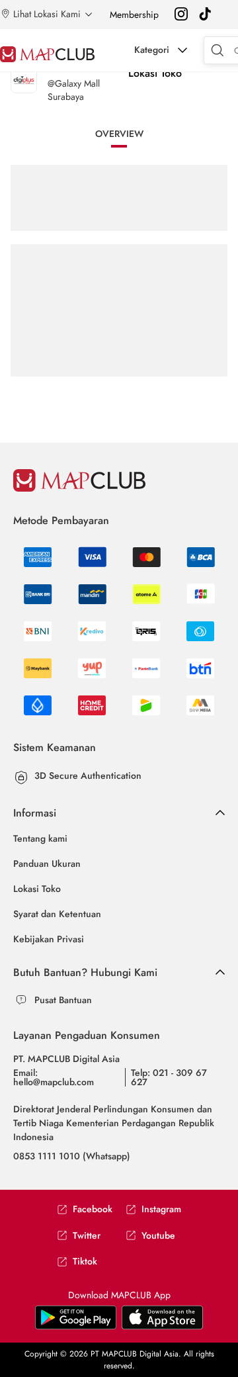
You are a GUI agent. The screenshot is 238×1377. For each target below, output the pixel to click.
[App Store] (75, 1327)
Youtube (158, 1235)
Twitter (86, 1235)
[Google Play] (162, 1327)
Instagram (161, 1209)
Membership (134, 14)
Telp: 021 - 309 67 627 (169, 1077)
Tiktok (85, 1261)
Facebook (92, 1209)
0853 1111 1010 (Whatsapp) (71, 1156)
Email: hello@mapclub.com (53, 1077)
